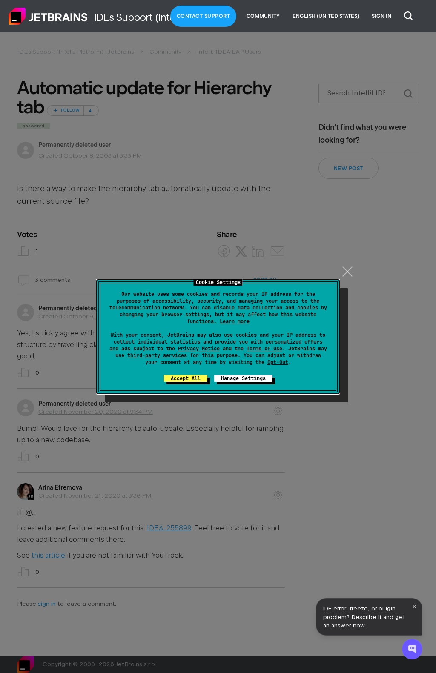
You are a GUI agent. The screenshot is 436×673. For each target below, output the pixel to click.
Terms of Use (264, 348)
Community (263, 16)
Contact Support (203, 16)
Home (48, 16)
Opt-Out (277, 362)
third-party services (157, 355)
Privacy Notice (199, 348)
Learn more (235, 321)
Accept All (186, 378)
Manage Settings (243, 378)
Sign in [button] (381, 16)
